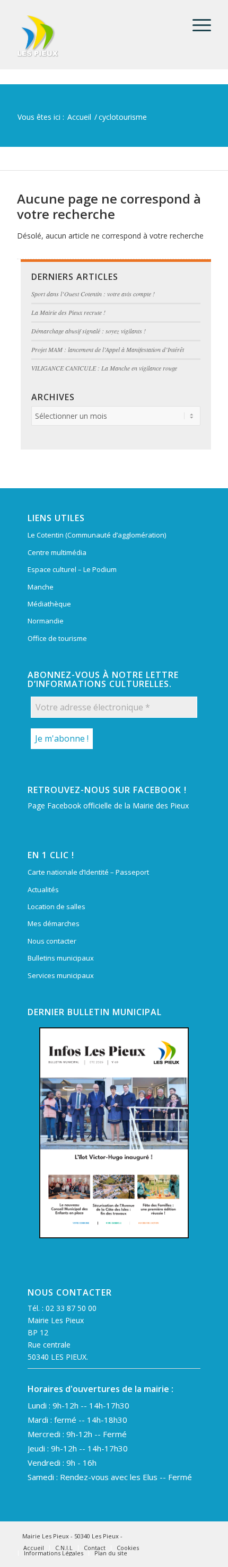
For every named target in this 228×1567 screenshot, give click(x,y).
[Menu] (196, 25)
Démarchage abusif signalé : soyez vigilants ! (88, 331)
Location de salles (56, 906)
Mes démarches (54, 923)
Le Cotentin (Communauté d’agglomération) (97, 535)
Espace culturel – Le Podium (72, 569)
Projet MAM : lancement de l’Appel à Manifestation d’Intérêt (107, 349)
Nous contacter (52, 941)
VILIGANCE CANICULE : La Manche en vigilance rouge (104, 368)
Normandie (46, 621)
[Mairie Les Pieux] (94, 36)
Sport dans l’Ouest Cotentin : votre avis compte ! (93, 293)
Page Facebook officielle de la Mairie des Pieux (108, 805)
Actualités (43, 889)
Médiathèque (49, 604)
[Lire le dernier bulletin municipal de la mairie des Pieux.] (114, 1133)
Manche (41, 587)
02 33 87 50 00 (71, 1308)
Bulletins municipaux (61, 958)
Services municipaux (61, 975)
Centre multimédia (57, 552)
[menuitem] (196, 25)
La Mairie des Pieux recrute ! (68, 312)
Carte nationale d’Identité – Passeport (88, 872)
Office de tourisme (57, 638)
